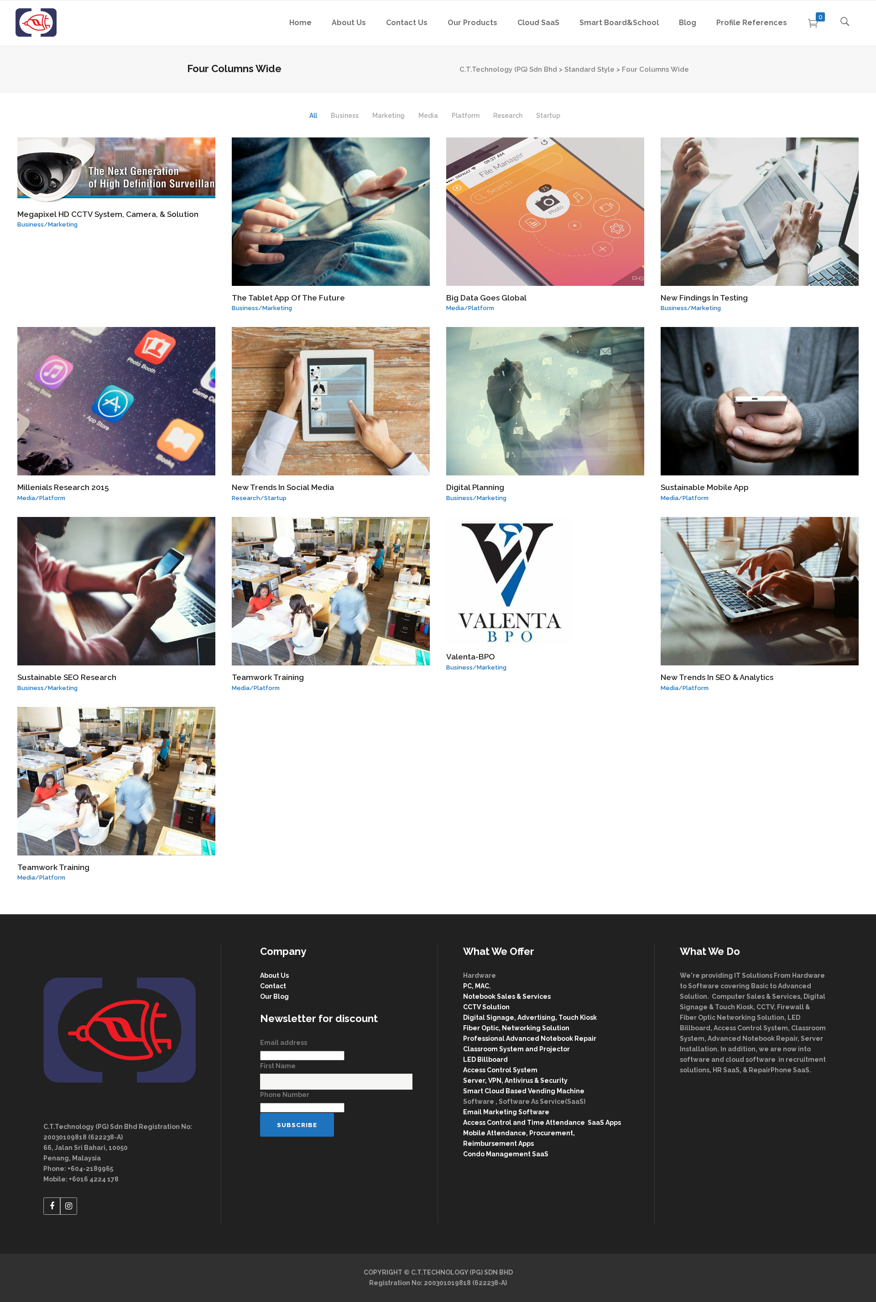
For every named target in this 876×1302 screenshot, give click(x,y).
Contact (273, 986)
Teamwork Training (268, 677)
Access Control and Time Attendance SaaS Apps (542, 1122)
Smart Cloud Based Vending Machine (523, 1091)
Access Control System (500, 1070)
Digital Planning (475, 487)
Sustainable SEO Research (66, 677)
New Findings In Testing (704, 297)
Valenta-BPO (470, 656)
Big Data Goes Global (486, 297)
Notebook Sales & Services (507, 996)
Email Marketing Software (507, 1112)
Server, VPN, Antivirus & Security (515, 1080)
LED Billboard (485, 1059)
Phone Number (284, 1094)
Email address (283, 1042)
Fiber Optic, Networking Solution (516, 1028)
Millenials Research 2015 (63, 487)
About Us (274, 975)
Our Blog (274, 996)
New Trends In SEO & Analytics (717, 677)
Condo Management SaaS (505, 1154)
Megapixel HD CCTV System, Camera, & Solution (107, 214)
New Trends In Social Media (283, 487)
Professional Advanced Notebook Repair (529, 1038)
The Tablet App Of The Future (288, 297)
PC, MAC (476, 986)
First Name (278, 1066)
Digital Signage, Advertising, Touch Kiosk (530, 1017)
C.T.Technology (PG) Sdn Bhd (508, 69)
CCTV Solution (486, 1007)
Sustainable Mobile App (705, 487)
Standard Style (589, 69)
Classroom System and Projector (516, 1049)
